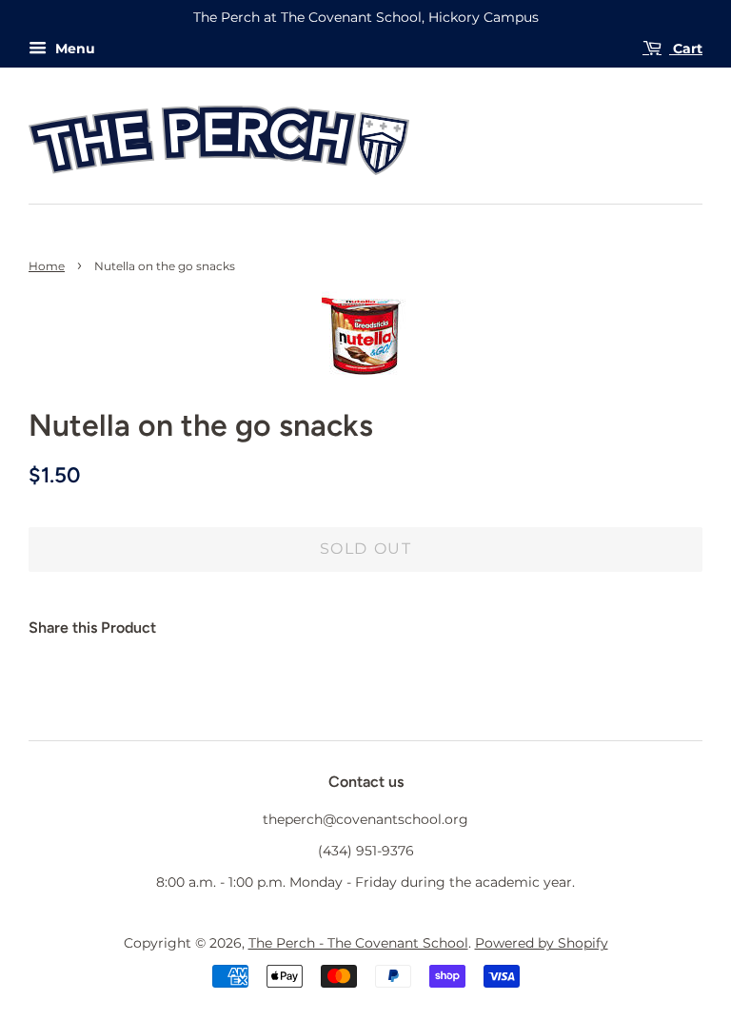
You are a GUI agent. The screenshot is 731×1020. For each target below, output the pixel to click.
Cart (685, 48)
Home (47, 266)
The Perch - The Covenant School (358, 943)
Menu (73, 48)
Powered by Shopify (541, 943)
